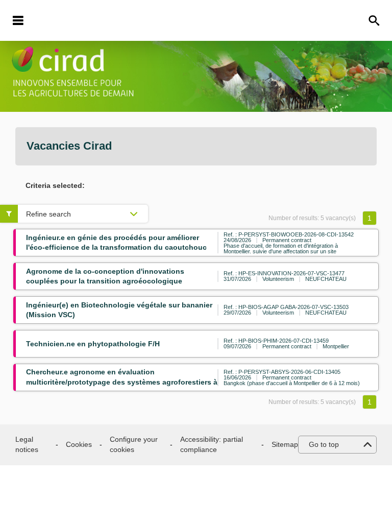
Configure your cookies (134, 444)
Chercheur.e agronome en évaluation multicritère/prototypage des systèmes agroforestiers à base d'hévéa (121, 382)
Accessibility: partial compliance (211, 444)
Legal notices (26, 444)
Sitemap (285, 444)
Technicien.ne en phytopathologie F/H (93, 344)
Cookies (79, 444)
